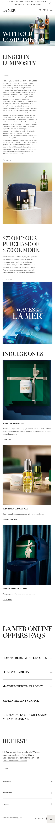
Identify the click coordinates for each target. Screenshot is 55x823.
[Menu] (51, 10)
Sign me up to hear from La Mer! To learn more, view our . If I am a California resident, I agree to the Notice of (21, 756)
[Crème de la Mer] (11, 10)
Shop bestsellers (10, 519)
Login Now (7, 439)
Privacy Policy (21, 755)
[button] (3, 3)
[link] (7, 160)
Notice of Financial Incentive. (15, 760)
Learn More (7, 599)
